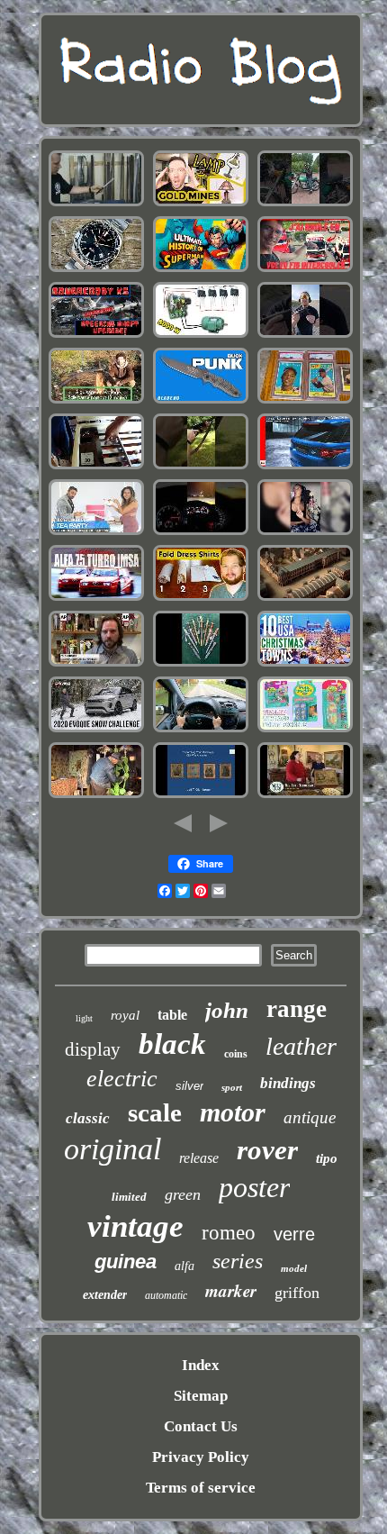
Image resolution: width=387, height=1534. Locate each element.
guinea (125, 1261)
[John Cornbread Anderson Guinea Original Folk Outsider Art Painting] (96, 795)
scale (155, 1112)
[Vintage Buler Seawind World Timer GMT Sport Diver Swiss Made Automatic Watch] (96, 269)
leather (301, 1046)
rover (267, 1150)
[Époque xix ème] (305, 598)
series (237, 1261)
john (226, 1010)
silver (189, 1086)
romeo (229, 1232)
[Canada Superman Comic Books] (200, 269)
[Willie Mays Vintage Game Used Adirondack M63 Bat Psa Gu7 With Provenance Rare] (305, 401)
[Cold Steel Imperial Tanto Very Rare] (96, 204)
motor (233, 1112)
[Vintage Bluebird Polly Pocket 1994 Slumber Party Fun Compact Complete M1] (305, 730)
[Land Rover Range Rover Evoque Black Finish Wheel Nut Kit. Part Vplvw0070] (96, 730)
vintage (135, 1226)
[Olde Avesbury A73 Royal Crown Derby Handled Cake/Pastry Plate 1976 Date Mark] (305, 795)
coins (236, 1054)
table (172, 1014)
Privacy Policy (200, 1457)
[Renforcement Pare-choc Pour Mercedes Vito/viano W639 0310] (200, 730)
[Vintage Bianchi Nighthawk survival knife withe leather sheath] (200, 401)
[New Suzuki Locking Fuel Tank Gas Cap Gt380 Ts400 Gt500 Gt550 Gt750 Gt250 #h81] (305, 204)
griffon (297, 1293)
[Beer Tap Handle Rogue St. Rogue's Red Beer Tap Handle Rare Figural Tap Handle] (96, 664)
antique (310, 1117)
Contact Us (201, 1426)
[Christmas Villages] (305, 664)
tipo (327, 1158)
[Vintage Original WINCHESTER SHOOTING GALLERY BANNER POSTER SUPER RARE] (200, 467)
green (183, 1194)
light (84, 1018)
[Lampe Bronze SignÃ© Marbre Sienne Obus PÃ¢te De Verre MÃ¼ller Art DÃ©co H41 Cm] (96, 401)
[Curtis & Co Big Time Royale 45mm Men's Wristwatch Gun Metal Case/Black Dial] (305, 532)
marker (230, 1290)
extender (105, 1295)
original (112, 1149)
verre (294, 1234)
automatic (166, 1295)
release (199, 1158)
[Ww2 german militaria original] (200, 664)
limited (129, 1196)
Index (201, 1365)
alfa (184, 1266)
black (172, 1044)
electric (122, 1079)
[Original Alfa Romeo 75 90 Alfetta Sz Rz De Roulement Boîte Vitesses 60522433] (96, 598)
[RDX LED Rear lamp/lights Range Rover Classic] (305, 467)
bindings (288, 1083)
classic (88, 1118)
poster (254, 1187)
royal (125, 1015)
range (296, 1008)
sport (231, 1087)
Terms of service (201, 1487)
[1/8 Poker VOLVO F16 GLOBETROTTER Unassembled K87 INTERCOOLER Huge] (305, 269)
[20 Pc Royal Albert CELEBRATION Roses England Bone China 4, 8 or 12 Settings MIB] (96, 532)
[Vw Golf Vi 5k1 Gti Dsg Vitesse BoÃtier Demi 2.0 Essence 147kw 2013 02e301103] (200, 532)
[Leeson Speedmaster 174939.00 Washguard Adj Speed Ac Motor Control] (200, 335)
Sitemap (201, 1395)
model (294, 1268)
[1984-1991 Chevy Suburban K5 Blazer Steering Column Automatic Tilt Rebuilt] (96, 335)
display (93, 1049)
